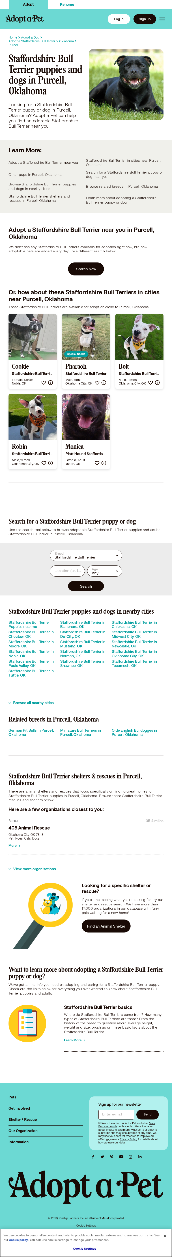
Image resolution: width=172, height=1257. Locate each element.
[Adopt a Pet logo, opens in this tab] (86, 1192)
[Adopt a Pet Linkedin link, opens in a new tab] (140, 1156)
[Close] (165, 1236)
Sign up (145, 19)
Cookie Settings (86, 1225)
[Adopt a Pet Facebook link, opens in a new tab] (94, 1156)
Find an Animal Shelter (106, 926)
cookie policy (18, 1240)
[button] (44, 382)
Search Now (86, 269)
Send (147, 1114)
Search (86, 586)
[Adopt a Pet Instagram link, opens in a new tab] (131, 1156)
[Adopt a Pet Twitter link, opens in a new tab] (103, 1156)
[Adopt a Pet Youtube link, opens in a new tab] (122, 1156)
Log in (119, 19)
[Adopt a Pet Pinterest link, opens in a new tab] (113, 1156)
